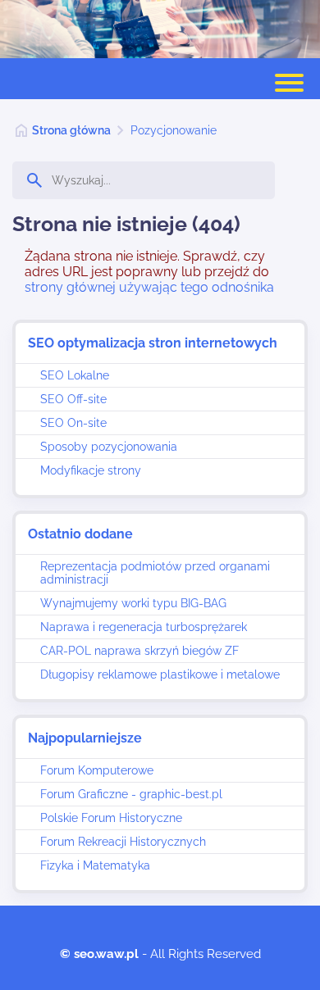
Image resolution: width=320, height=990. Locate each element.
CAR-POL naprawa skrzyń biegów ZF (139, 650)
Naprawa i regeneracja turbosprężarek (143, 627)
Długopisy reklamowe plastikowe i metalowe (160, 674)
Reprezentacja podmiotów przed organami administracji (155, 573)
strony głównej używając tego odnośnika (149, 287)
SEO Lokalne (74, 375)
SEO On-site (73, 422)
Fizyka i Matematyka (95, 865)
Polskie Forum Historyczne (111, 817)
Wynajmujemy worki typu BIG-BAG (133, 603)
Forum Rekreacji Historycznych (123, 841)
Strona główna (71, 130)
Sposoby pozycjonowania (108, 446)
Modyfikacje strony (90, 470)
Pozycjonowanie (173, 130)
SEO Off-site (73, 399)
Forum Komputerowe (96, 770)
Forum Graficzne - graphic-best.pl (131, 794)
